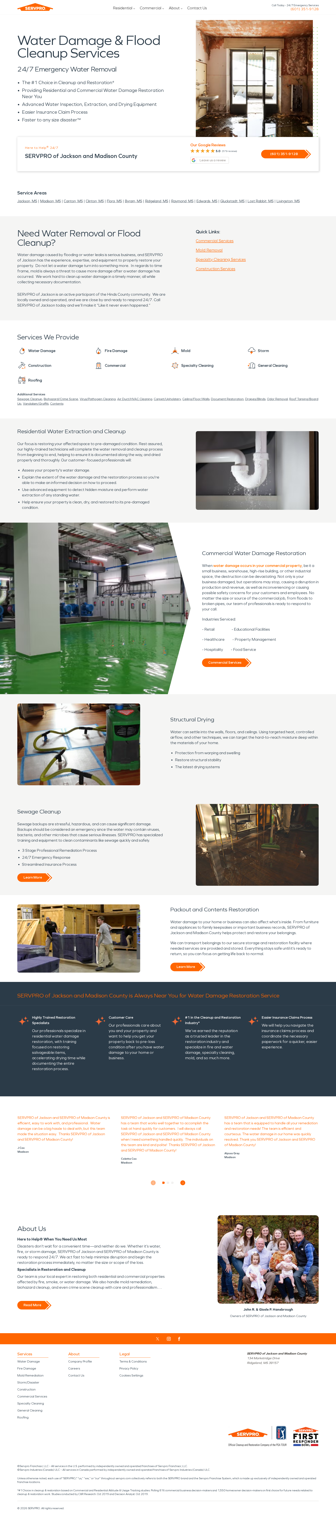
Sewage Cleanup (29, 399)
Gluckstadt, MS (232, 201)
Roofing (23, 1417)
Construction (26, 1389)
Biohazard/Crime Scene (61, 399)
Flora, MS (114, 201)
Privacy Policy (128, 1368)
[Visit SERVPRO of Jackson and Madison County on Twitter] (157, 1338)
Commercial (150, 8)
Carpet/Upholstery (167, 399)
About (174, 8)
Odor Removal (277, 399)
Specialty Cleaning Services (221, 259)
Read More (32, 1305)
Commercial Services (215, 240)
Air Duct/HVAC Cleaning (134, 399)
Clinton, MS (95, 201)
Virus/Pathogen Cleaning (98, 399)
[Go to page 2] (168, 1183)
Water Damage (28, 1361)
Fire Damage (26, 1368)
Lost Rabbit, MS (261, 201)
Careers (74, 1368)
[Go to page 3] (172, 1183)
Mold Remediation (30, 1375)
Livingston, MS (288, 201)
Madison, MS (50, 201)
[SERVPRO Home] (35, 7)
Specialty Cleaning (30, 1403)
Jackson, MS (27, 201)
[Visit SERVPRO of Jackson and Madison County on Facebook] (179, 1339)
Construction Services (215, 268)
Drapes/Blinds (255, 399)
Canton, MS (73, 201)
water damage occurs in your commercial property (257, 565)
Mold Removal (209, 250)
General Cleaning (29, 1410)
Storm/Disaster (28, 1382)
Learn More (33, 877)
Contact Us (197, 8)
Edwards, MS (206, 201)
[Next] (182, 1182)
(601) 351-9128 (304, 9)
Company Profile (80, 1361)
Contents (56, 403)
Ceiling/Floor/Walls (195, 399)
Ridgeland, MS (156, 201)
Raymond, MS (182, 201)
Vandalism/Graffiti (36, 403)
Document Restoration (227, 399)
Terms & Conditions (133, 1361)
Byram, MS (133, 201)
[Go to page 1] (163, 1183)
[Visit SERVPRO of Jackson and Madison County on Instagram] (169, 1339)
